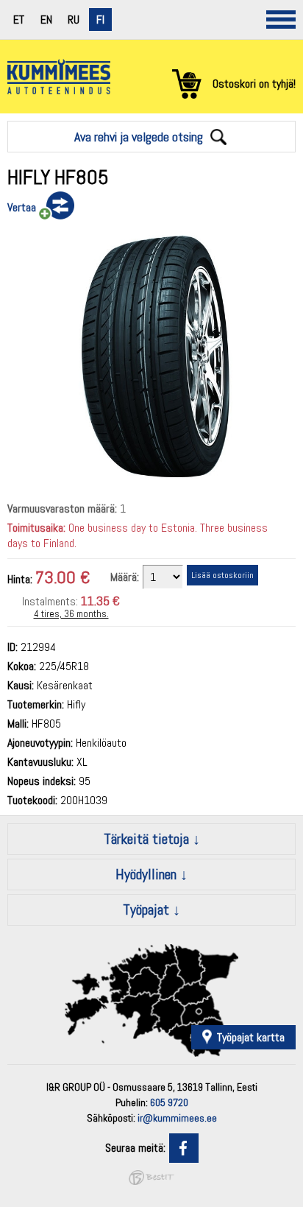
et (18, 19)
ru (73, 19)
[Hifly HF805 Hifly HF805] (151, 482)
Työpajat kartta (251, 1037)
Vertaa (21, 207)
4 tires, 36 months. (71, 614)
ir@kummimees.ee (177, 1118)
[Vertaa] (55, 206)
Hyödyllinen (146, 874)
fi (100, 19)
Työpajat (146, 909)
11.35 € (100, 600)
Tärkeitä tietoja (146, 838)
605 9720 (169, 1102)
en (46, 19)
